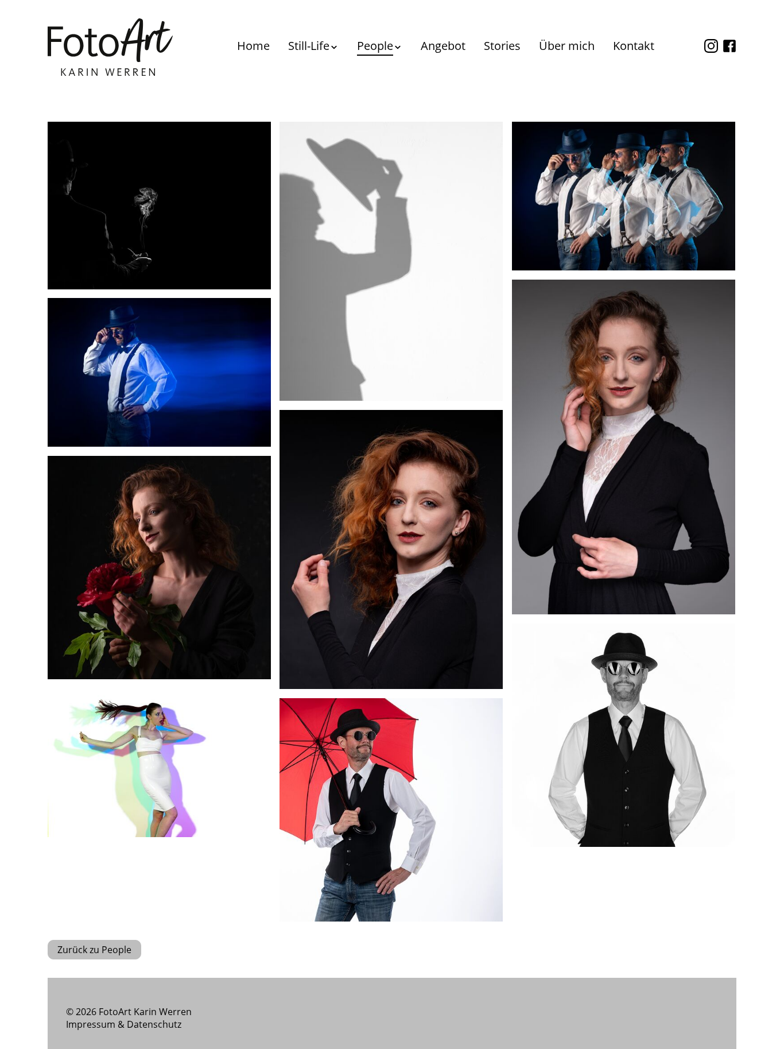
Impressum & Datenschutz (123, 1024)
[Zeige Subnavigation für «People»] (397, 47)
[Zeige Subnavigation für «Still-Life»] (334, 47)
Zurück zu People (94, 949)
